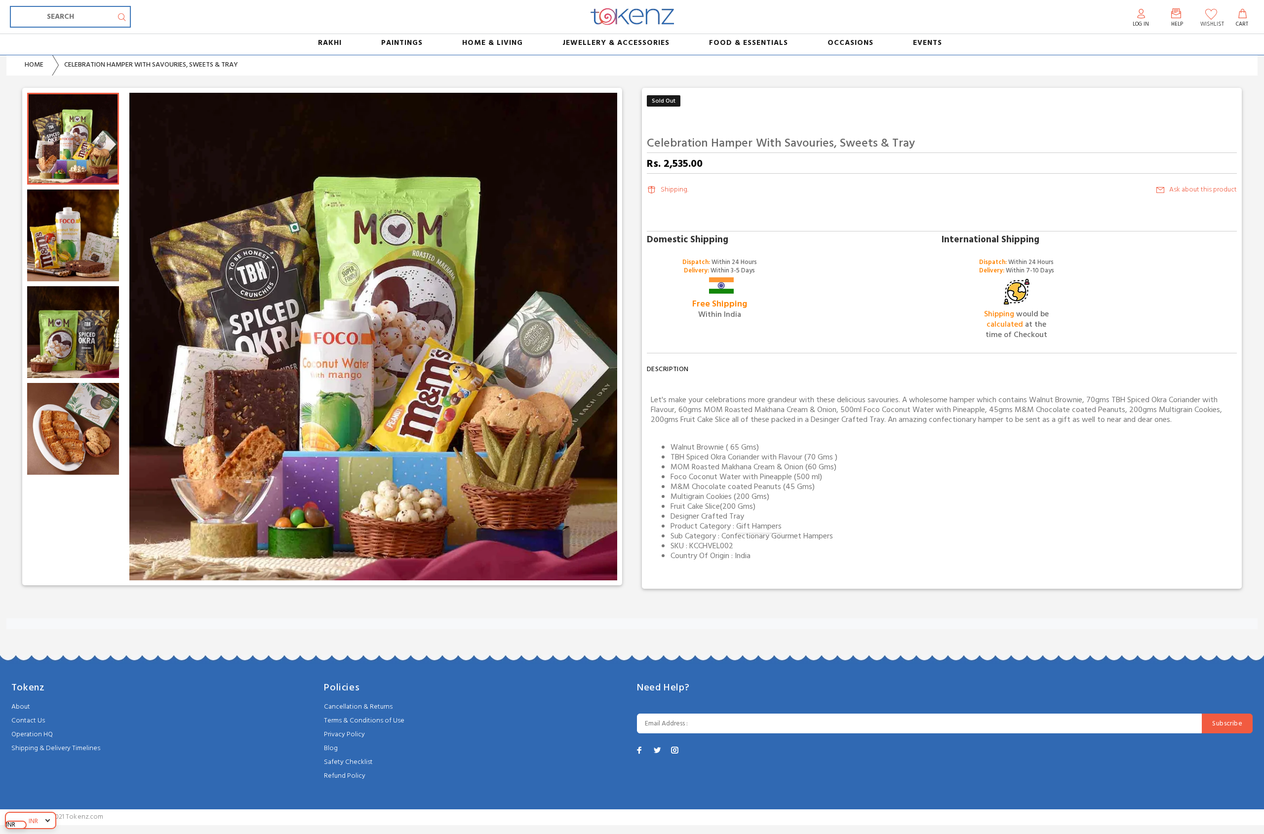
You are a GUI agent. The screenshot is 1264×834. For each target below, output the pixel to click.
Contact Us (28, 720)
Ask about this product (1203, 189)
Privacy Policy (344, 734)
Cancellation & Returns (358, 707)
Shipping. (674, 189)
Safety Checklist (348, 762)
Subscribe (1227, 723)
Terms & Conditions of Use (364, 720)
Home (34, 65)
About (20, 707)
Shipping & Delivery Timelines (55, 748)
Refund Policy (344, 776)
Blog (331, 748)
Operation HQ (32, 734)
